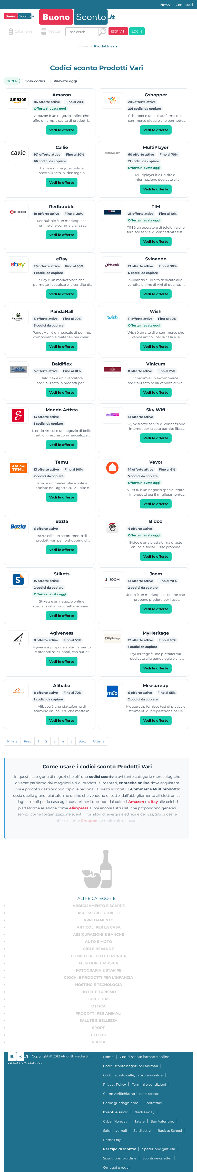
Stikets (62, 573)
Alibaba (61, 685)
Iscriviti (118, 31)
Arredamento (99, 920)
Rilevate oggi (65, 81)
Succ (83, 741)
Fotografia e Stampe (98, 970)
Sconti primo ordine (119, 1158)
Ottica (98, 1006)
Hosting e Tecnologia (98, 984)
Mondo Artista (62, 409)
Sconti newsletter (157, 1158)
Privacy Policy (114, 1084)
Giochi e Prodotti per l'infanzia (98, 977)
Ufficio (98, 1035)
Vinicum (155, 363)
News (165, 5)
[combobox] (81, 31)
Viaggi (98, 1042)
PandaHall (61, 311)
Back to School (169, 1130)
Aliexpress (78, 808)
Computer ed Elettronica (98, 956)
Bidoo (155, 521)
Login (137, 31)
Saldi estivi (142, 1130)
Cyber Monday (115, 1121)
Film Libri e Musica (98, 963)
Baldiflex (62, 363)
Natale (139, 1121)
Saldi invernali (115, 1130)
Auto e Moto (98, 941)
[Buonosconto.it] (19, 16)
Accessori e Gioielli (98, 913)
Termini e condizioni (149, 1084)
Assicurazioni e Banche (98, 934)
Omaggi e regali (117, 1167)
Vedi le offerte (61, 130)
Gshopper (156, 94)
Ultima (99, 741)
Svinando (155, 258)
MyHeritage (156, 633)
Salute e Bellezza (98, 1020)
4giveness (61, 633)
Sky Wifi (155, 409)
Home (108, 1057)
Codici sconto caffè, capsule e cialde (133, 1075)
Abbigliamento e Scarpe (99, 905)
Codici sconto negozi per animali (130, 1066)
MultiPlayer (156, 147)
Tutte (12, 81)
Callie (62, 147)
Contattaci (184, 5)
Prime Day (112, 1140)
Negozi (53, 31)
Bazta (61, 521)
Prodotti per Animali (98, 1013)
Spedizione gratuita (158, 1149)
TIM (156, 206)
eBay (61, 258)
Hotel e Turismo (98, 992)
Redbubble (62, 206)
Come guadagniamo (120, 1103)
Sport (98, 1027)
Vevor (155, 462)
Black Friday (144, 1112)
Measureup (156, 685)
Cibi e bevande (98, 948)
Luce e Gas (98, 999)
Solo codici (35, 81)
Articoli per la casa (99, 927)
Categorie (23, 31)
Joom (156, 573)
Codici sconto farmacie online (144, 1057)
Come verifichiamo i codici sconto (131, 1094)
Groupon (89, 820)
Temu (61, 462)
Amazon (61, 94)
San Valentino (162, 1121)
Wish (156, 311)
